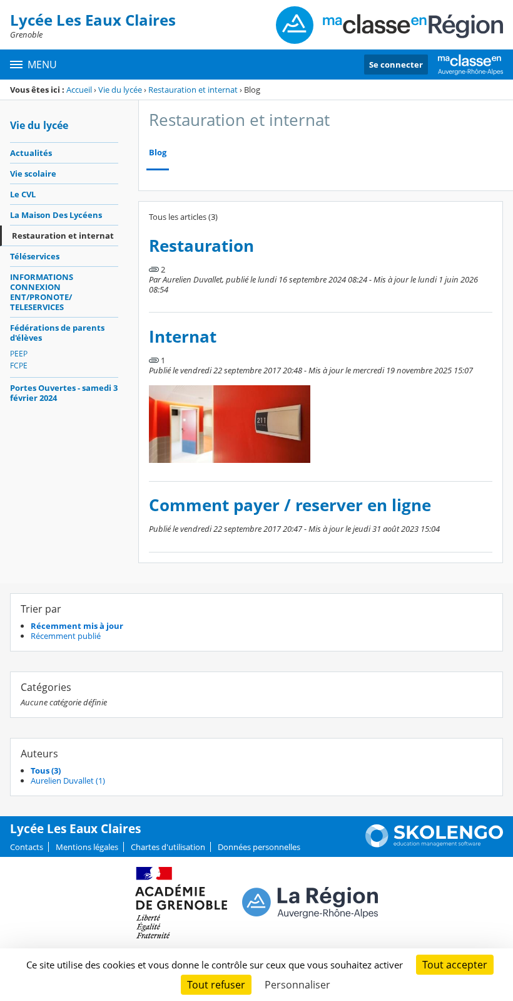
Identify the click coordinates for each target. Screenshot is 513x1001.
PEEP (19, 353)
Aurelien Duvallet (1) (68, 780)
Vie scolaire (33, 173)
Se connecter (396, 64)
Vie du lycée (120, 89)
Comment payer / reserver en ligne (290, 505)
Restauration (201, 246)
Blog (157, 152)
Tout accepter (454, 965)
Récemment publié (66, 636)
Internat (182, 337)
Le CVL (23, 194)
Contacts (26, 847)
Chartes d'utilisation (168, 847)
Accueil (79, 89)
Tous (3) (46, 770)
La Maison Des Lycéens (56, 214)
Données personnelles (259, 847)
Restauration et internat (193, 89)
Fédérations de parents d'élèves (57, 332)
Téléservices (34, 256)
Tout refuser (216, 985)
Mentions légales (87, 847)
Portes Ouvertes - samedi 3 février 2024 (64, 392)
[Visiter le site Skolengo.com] (434, 844)
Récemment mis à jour (77, 626)
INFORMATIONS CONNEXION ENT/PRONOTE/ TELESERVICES (41, 292)
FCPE (19, 365)
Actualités (31, 152)
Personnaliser (297, 985)
